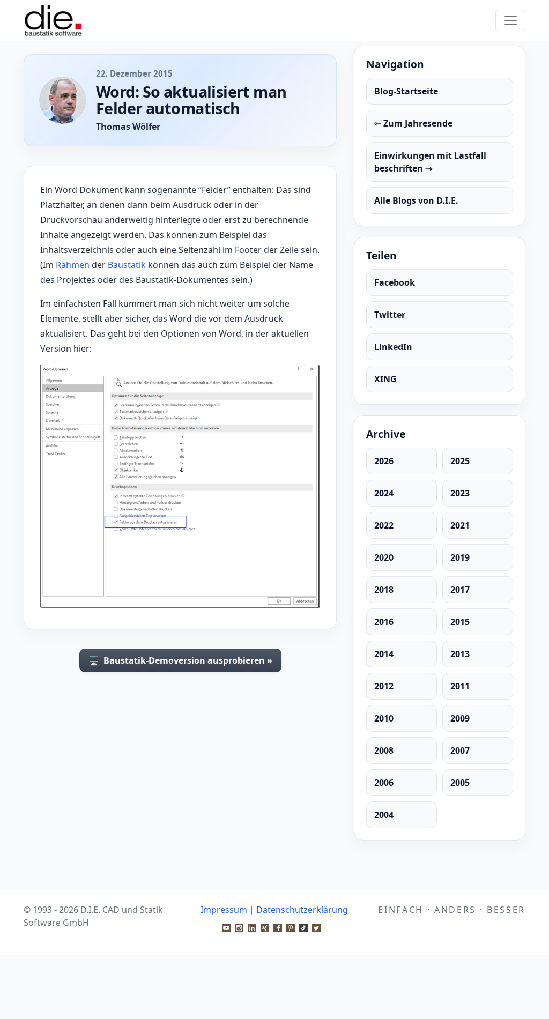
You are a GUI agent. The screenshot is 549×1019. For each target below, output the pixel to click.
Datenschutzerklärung (302, 910)
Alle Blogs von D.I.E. (416, 200)
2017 (460, 590)
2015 (460, 622)
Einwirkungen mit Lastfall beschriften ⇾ (430, 162)
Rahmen (73, 265)
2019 (460, 557)
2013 (460, 654)
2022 (384, 525)
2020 (384, 557)
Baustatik (127, 265)
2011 (460, 686)
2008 (384, 750)
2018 (384, 590)
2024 (384, 493)
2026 (384, 461)
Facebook (394, 282)
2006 (384, 783)
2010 (384, 718)
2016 (384, 622)
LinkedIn (393, 347)
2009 (460, 718)
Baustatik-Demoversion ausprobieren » (180, 660)
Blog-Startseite (406, 91)
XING (385, 379)
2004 (384, 815)
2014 (384, 654)
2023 (460, 493)
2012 (384, 686)
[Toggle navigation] (510, 20)
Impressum (224, 910)
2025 (460, 461)
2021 (460, 525)
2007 (460, 750)
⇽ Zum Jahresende (413, 123)
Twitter (389, 315)
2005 (460, 783)
